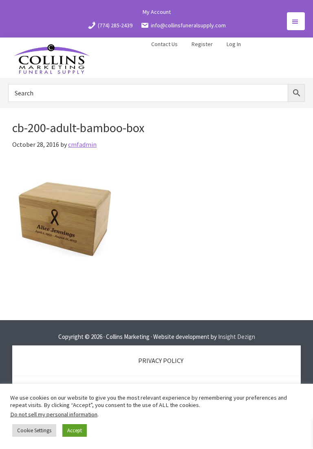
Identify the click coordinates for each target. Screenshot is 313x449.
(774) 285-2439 (115, 25)
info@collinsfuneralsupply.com (188, 25)
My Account (157, 11)
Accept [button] (74, 430)
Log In (234, 44)
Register (202, 44)
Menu (296, 21)
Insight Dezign (236, 337)
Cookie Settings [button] (34, 430)
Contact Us (164, 44)
